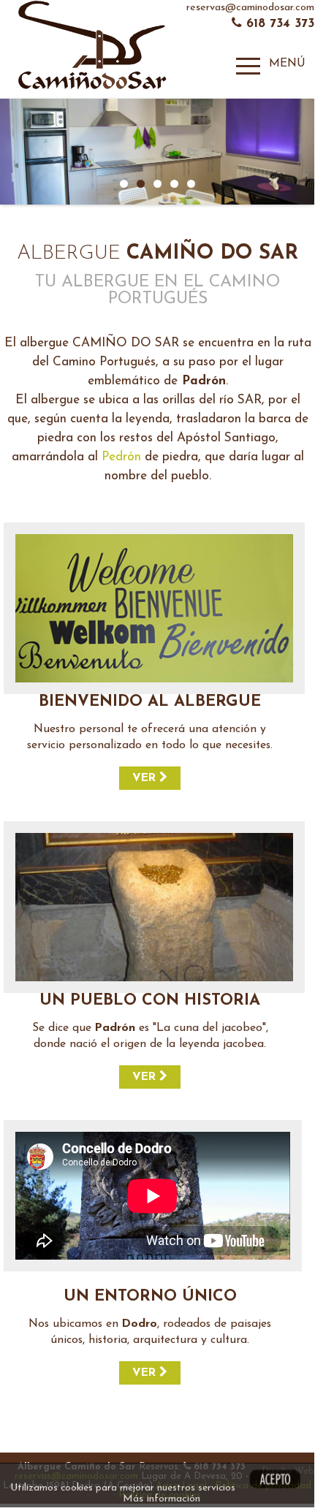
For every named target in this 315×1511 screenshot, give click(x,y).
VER (145, 778)
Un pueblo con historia (149, 1000)
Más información (161, 1498)
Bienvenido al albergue (150, 701)
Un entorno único (150, 1296)
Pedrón (121, 457)
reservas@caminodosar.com (250, 7)
